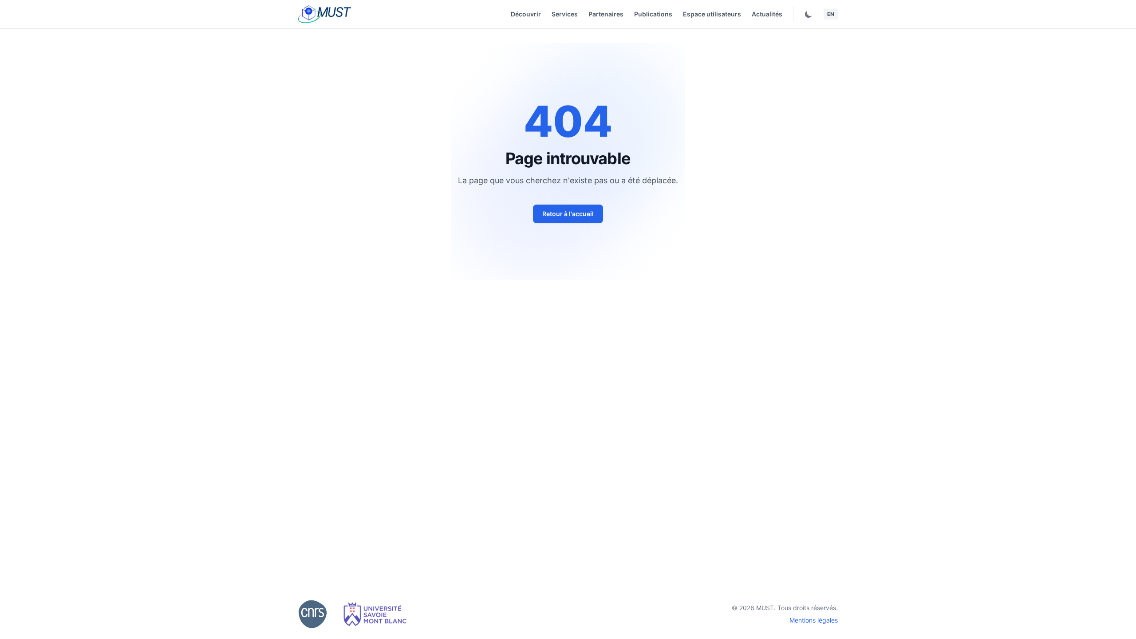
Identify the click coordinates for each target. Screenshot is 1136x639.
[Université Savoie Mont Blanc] (374, 614)
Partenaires (605, 14)
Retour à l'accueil (568, 213)
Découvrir (526, 14)
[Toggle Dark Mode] (808, 14)
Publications (653, 14)
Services (565, 14)
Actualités (767, 14)
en (830, 14)
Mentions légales (813, 620)
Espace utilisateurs (712, 14)
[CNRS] (312, 614)
